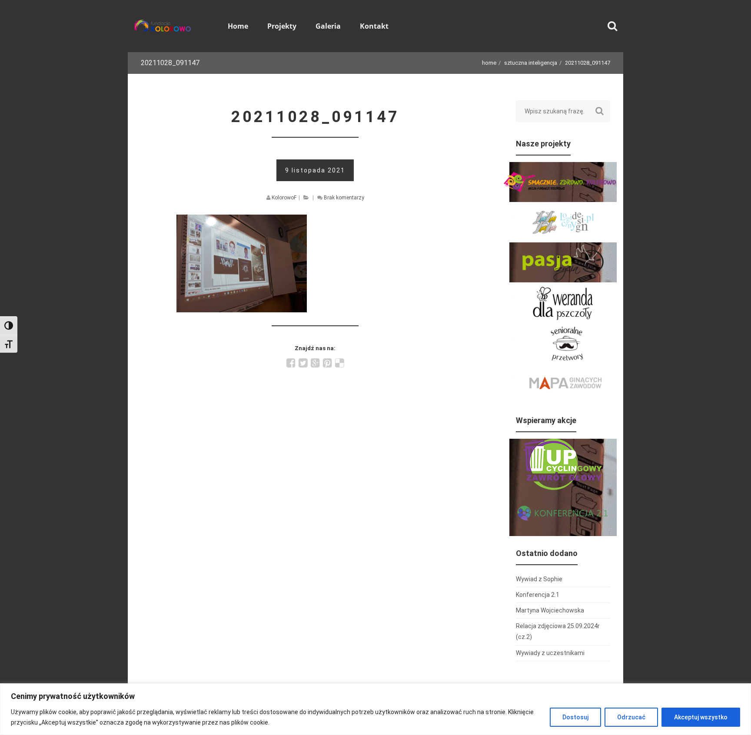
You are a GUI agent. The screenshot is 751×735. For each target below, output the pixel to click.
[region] (375, 709)
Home (489, 63)
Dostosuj (575, 717)
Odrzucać (631, 717)
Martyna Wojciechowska (550, 610)
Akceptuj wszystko (701, 717)
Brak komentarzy (344, 198)
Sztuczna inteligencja (530, 63)
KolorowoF (284, 198)
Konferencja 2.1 (537, 594)
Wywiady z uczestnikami (550, 652)
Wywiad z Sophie (539, 579)
